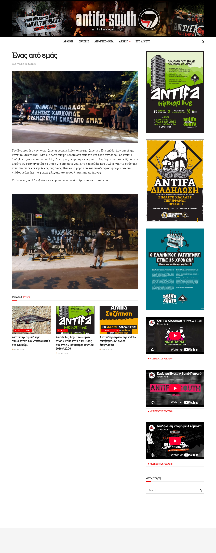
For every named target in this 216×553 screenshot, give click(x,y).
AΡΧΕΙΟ (123, 41)
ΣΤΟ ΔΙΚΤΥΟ (143, 41)
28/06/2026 (18, 349)
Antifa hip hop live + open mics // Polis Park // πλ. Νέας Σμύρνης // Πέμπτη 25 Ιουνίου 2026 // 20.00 (75, 342)
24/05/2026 (106, 349)
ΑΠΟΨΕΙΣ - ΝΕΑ (23, 330)
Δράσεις (32, 63)
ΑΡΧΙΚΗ (68, 41)
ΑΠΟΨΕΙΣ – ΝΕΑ (104, 41)
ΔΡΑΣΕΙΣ (84, 41)
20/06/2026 (62, 353)
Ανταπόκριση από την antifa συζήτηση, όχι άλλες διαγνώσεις (118, 340)
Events (62, 330)
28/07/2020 (18, 63)
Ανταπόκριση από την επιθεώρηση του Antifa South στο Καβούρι (31, 340)
